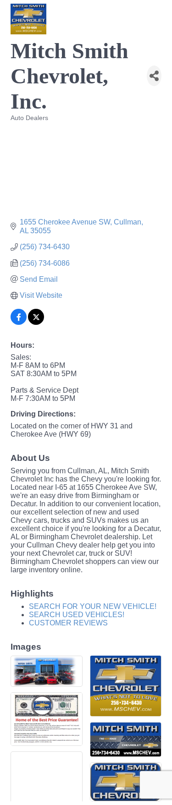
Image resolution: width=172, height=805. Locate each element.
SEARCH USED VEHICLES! (76, 615)
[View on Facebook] (19, 322)
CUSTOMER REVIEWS (68, 623)
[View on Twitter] (36, 322)
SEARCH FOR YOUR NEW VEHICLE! (92, 606)
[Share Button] (154, 76)
